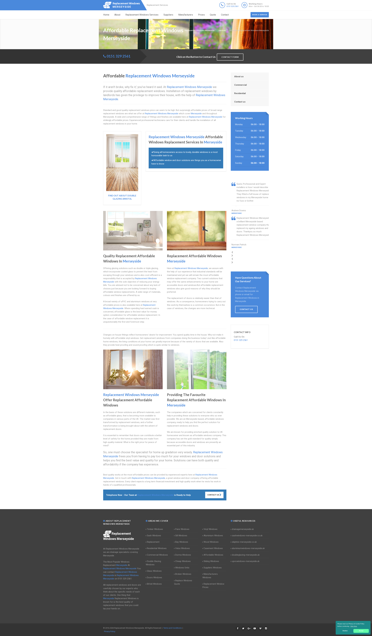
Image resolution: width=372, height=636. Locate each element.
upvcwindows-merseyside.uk (245, 561)
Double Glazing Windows (153, 563)
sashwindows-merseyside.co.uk (247, 535)
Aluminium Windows (213, 535)
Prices (201, 14)
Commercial (240, 85)
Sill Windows (181, 535)
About (117, 14)
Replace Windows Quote (183, 582)
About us (239, 76)
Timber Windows (155, 529)
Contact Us (213, 495)
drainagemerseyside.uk (243, 529)
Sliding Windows (211, 561)
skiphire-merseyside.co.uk (244, 542)
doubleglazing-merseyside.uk (246, 555)
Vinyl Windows (210, 529)
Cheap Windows (183, 561)
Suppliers (168, 14)
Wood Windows (211, 542)
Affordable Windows (213, 555)
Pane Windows (182, 529)
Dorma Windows (183, 555)
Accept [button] (361, 630)
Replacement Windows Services (141, 14)
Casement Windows (213, 548)
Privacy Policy (109, 631)
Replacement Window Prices (213, 586)
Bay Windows (181, 542)
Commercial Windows (157, 555)
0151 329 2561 (233, 6)
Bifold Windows (154, 584)
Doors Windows (154, 577)
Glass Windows (154, 571)
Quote (213, 14)
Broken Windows (183, 574)
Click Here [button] (353, 626)
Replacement (153, 542)
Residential (240, 93)
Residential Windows (157, 548)
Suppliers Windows (213, 567)
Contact (225, 14)
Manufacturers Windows (210, 576)
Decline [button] (345, 630)
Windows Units (182, 567)
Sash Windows (154, 535)
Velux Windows (182, 548)
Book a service (259, 15)
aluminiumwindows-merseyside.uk (248, 548)
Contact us (239, 101)
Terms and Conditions (172, 628)
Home (106, 14)
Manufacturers (185, 14)
